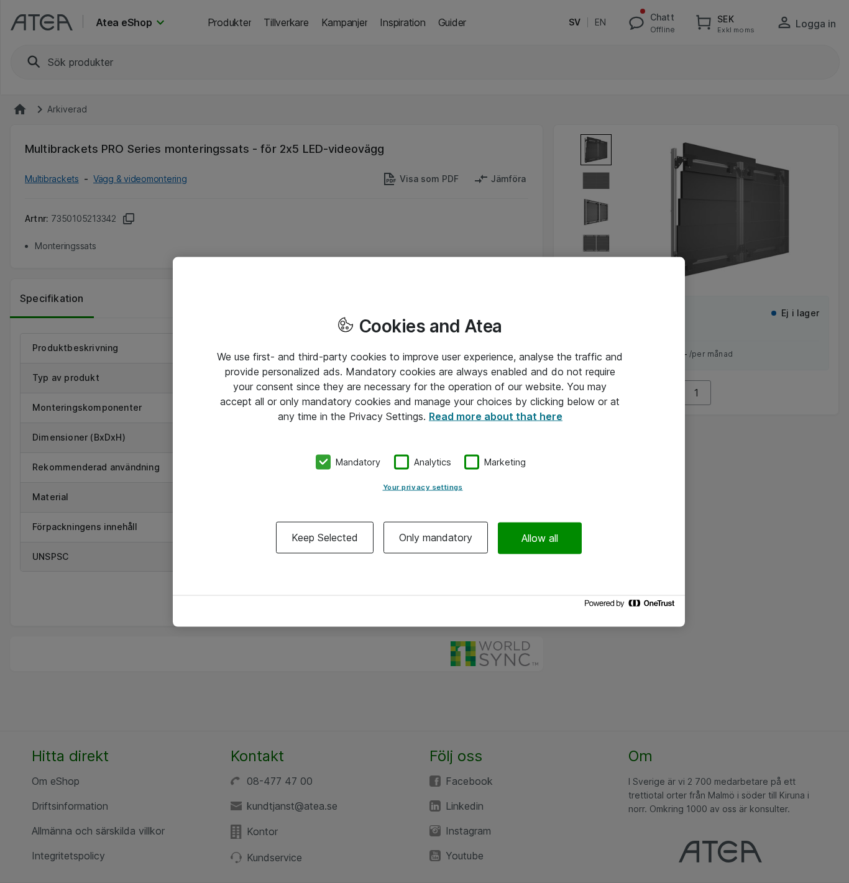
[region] (429, 441)
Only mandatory (435, 537)
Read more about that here (495, 415)
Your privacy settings (423, 487)
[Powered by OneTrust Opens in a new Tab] (631, 606)
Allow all (539, 537)
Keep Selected (324, 537)
